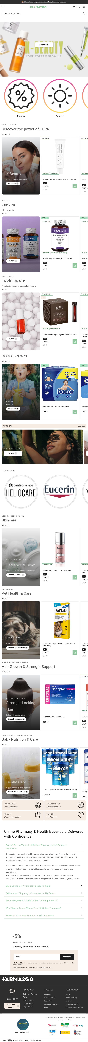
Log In (68, 994)
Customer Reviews (51, 1004)
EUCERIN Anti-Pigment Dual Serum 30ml (57, 570)
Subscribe (67, 957)
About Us (47, 994)
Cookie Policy (28, 1003)
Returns (69, 1001)
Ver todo (81, 426)
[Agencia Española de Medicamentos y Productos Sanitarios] (52, 1025)
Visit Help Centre (11, 1005)
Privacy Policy (28, 1000)
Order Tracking (71, 997)
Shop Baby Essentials (16, 792)
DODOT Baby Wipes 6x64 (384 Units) (56, 406)
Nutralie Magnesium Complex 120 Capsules (58, 259)
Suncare (60, 116)
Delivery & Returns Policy (30, 995)
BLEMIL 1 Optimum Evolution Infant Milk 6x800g (60, 789)
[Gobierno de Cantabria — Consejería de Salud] (78, 1032)
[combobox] (44, 13)
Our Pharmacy (49, 997)
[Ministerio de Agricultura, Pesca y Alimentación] (65, 1032)
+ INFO (43, 45)
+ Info (11, 453)
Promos (21, 116)
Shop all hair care (15, 719)
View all (5, 134)
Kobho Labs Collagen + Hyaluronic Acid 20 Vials (60, 335)
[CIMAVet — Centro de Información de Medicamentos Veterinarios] (78, 1025)
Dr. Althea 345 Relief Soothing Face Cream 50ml (60, 179)
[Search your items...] (83, 13)
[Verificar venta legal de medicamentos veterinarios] (52, 1032)
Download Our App (73, 1004)
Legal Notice (28, 1007)
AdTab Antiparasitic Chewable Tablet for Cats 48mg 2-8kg (59, 644)
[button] (68, 7)
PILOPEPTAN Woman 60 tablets (54, 717)
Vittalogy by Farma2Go (75, 1007)
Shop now (12, 183)
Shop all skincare (14, 575)
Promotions (48, 1001)
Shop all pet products (16, 648)
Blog (46, 1007)
